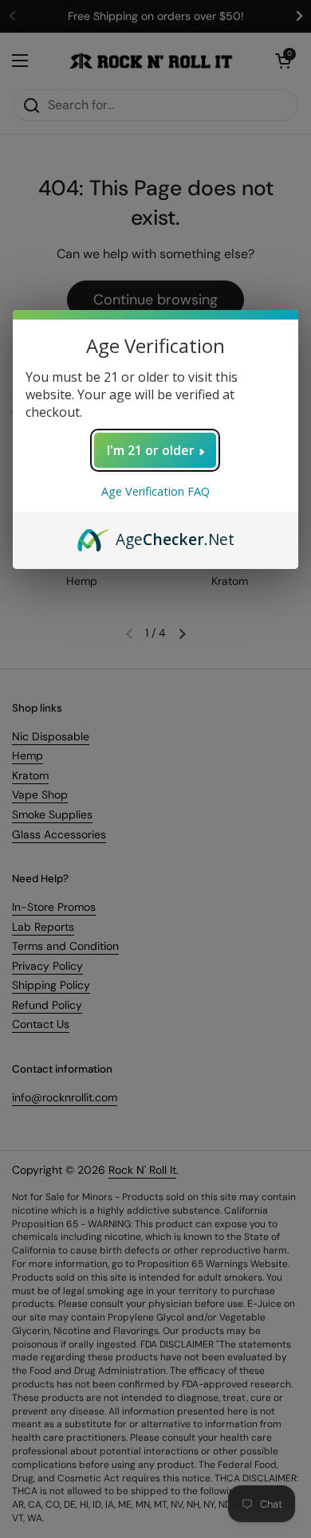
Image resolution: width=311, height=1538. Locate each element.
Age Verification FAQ (155, 491)
